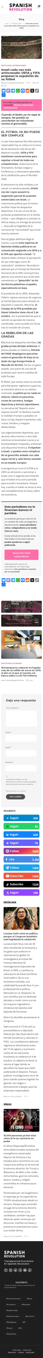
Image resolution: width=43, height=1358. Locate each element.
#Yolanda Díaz (11, 1334)
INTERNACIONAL (17, 23)
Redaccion (4, 83)
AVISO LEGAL (17, 1350)
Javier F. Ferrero (6, 680)
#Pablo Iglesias (11, 1322)
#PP (24, 1322)
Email (8, 747)
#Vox (20, 1328)
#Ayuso (29, 1299)
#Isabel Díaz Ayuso (12, 1316)
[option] (21, 1002)
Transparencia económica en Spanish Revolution (18, 1262)
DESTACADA (6, 65)
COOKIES (21, 1353)
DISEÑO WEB (30, 1353)
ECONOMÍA (17, 663)
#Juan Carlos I (30, 1316)
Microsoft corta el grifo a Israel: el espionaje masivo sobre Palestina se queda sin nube (19, 623)
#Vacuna (9, 1328)
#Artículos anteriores (13, 1299)
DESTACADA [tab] (10, 902)
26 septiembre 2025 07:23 (16, 83)
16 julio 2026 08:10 (16, 1096)
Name (8, 732)
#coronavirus (11, 1304)
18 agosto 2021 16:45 (18, 680)
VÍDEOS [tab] (7, 1104)
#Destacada (26, 1304)
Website (9, 762)
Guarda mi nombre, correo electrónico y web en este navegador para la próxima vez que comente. (21, 782)
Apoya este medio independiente (22, 555)
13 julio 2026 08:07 (16, 1236)
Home (6, 23)
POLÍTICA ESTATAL (24, 615)
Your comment (12, 708)
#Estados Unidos (12, 1310)
